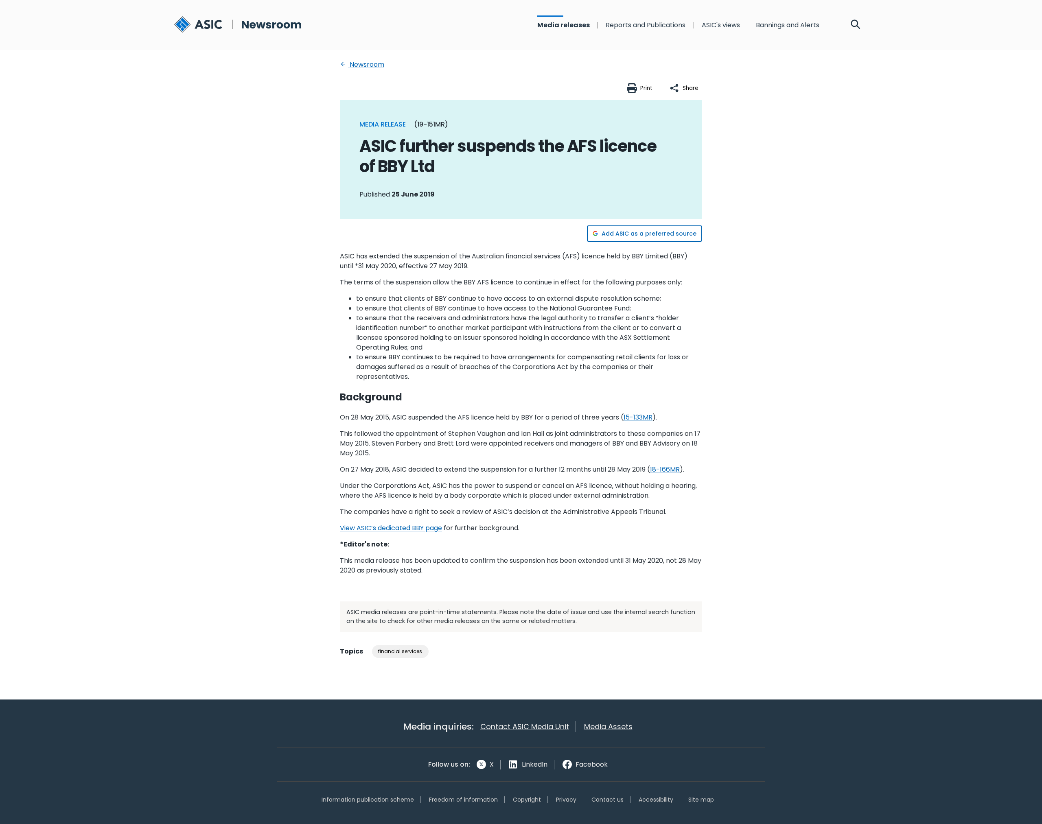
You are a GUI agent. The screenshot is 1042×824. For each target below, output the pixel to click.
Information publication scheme (368, 800)
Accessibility (656, 800)
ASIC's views (721, 25)
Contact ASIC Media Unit (524, 726)
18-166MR (665, 469)
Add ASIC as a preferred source (649, 233)
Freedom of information (463, 800)
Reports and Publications (645, 25)
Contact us (607, 800)
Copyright (527, 800)
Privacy (566, 800)
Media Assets (608, 726)
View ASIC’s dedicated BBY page (391, 528)
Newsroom (366, 64)
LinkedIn (534, 764)
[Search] (855, 25)
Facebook (592, 764)
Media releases (563, 25)
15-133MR (638, 417)
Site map (701, 800)
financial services (400, 651)
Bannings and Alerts (787, 25)
